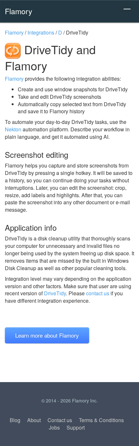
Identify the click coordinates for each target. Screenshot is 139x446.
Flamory (18, 11)
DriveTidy (55, 293)
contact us (97, 293)
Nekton (13, 129)
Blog (15, 420)
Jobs (54, 427)
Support (76, 427)
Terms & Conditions (101, 420)
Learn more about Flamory (47, 335)
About (34, 420)
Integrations (40, 32)
